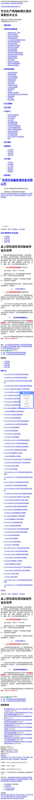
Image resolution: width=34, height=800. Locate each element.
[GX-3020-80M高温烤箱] (12, 427)
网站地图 (20, 3)
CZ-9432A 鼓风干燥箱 (11, 469)
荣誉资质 (10, 168)
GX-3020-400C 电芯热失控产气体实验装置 (17, 462)
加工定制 (7, 107)
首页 (9, 229)
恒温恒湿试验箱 (12, 72)
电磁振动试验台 (12, 58)
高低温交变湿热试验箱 (9, 346)
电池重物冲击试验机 (14, 45)
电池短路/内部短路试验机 (15, 54)
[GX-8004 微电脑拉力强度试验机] (14, 408)
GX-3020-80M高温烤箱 (11, 430)
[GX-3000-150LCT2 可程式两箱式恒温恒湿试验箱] (18, 474)
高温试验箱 (11, 96)
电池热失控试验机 (13, 65)
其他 (9, 138)
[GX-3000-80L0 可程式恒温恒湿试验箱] (16, 374)
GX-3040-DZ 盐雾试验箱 (11, 437)
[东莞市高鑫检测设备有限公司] (10, 6)
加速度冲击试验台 (13, 36)
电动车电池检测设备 (14, 63)
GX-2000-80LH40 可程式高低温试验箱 (16, 424)
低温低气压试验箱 (13, 61)
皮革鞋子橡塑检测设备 (15, 129)
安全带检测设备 (12, 124)
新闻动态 (8, 3)
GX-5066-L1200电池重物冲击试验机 (15, 405)
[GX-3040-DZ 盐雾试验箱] (12, 434)
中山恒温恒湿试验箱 (21, 779)
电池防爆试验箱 (12, 38)
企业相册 (10, 164)
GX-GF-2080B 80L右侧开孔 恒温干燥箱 (16, 392)
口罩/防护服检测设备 (14, 127)
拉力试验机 (8, 103)
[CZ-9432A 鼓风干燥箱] (11, 465)
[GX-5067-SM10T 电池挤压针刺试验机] (16, 446)
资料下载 (10, 155)
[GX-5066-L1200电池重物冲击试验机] (16, 402)
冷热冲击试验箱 (12, 76)
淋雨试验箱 (11, 89)
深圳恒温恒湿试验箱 (15, 781)
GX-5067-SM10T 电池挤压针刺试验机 (15, 449)
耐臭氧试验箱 (12, 80)
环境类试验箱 (9, 69)
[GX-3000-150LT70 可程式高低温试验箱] (16, 440)
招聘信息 (10, 169)
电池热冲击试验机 (13, 47)
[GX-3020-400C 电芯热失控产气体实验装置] (17, 459)
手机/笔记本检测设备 (14, 126)
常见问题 (10, 153)
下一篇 (13, 354)
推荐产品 (3, 370)
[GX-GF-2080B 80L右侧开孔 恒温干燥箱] (17, 389)
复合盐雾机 (11, 100)
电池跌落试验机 (12, 51)
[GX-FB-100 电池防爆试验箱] (13, 414)
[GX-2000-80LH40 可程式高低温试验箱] (16, 421)
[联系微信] (8, 784)
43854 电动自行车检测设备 (16, 136)
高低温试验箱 (12, 74)
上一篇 (13, 352)
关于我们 (7, 159)
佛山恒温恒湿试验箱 (8, 779)
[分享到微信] (9, 350)
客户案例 (7, 142)
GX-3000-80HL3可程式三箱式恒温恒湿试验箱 (18, 386)
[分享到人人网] (7, 350)
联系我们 (10, 171)
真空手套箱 (11, 60)
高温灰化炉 (11, 83)
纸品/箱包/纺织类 (13, 131)
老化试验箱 (11, 81)
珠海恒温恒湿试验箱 (14, 777)
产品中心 (7, 111)
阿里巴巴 (3, 755)
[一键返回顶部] (9, 789)
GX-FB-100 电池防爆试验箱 (12, 418)
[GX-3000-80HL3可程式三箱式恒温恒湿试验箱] (18, 382)
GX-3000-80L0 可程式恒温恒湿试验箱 (15, 377)
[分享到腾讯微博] (5, 350)
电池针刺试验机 (12, 34)
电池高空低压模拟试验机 (15, 52)
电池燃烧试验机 (12, 56)
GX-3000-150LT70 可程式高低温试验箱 (16, 443)
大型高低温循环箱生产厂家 (10, 348)
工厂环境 (10, 166)
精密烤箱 (10, 98)
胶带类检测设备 (12, 133)
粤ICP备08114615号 (12, 752)
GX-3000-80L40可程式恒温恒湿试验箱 (16, 398)
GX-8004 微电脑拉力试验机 (12, 456)
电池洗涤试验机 (12, 49)
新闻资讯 (7, 146)
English (3, 3)
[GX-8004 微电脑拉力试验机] (13, 453)
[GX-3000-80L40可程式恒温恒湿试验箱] (16, 395)
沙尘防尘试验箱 (12, 87)
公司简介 (10, 162)
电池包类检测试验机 (14, 41)
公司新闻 (10, 149)
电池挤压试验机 (12, 43)
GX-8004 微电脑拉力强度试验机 (14, 411)
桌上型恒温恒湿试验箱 (12, 344)
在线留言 (14, 3)
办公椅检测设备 (12, 135)
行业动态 (10, 151)
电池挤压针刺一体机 (14, 32)
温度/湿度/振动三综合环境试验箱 (18, 94)
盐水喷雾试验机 (12, 78)
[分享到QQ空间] (1, 350)
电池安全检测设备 (10, 29)
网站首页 (7, 25)
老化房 (10, 90)
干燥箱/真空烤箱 (13, 85)
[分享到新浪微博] (3, 350)
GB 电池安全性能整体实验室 (16, 40)
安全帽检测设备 (12, 122)
